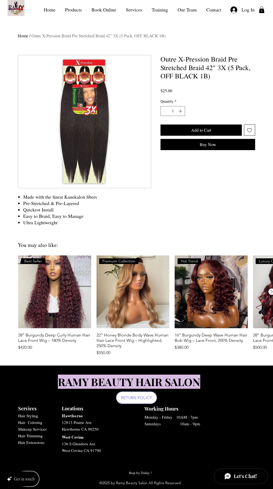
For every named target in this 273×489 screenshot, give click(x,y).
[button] (261, 9)
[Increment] (181, 111)
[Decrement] (164, 111)
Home (23, 35)
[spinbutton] (173, 111)
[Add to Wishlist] (249, 130)
